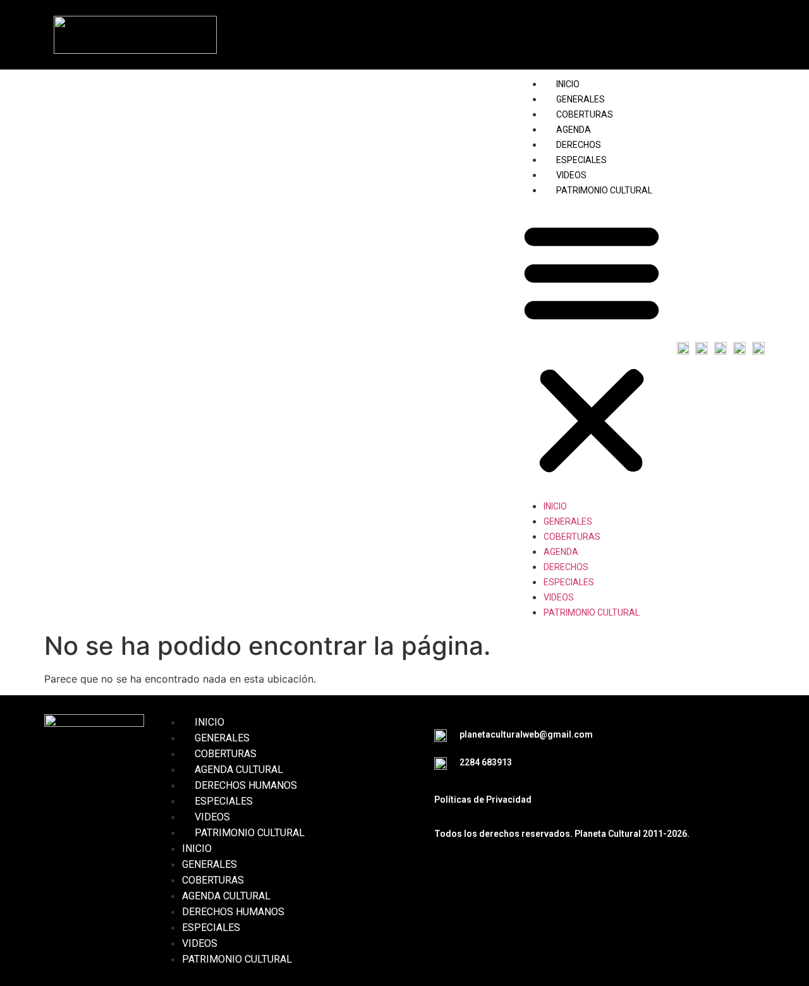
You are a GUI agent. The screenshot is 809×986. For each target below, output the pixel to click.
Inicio (568, 84)
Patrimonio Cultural (604, 190)
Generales (580, 99)
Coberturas (584, 114)
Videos (571, 175)
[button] (591, 347)
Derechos (578, 145)
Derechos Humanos (246, 785)
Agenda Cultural (239, 770)
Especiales (581, 160)
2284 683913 (485, 762)
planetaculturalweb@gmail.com (526, 734)
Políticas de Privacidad (483, 799)
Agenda (573, 130)
